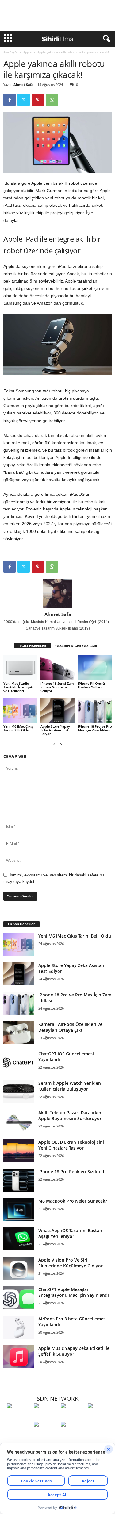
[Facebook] (9, 100)
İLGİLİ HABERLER (32, 645)
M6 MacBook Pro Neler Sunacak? (72, 1201)
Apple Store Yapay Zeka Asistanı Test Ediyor (55, 730)
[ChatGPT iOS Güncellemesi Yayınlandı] (18, 1062)
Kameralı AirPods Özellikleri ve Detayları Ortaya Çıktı (70, 1027)
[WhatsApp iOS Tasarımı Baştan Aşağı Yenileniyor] (18, 1238)
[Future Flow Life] (73, 1435)
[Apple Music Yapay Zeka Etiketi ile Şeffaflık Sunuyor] (18, 1356)
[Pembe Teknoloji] (46, 1435)
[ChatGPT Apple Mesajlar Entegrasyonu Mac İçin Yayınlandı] (18, 1297)
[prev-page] (54, 744)
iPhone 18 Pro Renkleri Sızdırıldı (71, 1171)
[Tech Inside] (100, 1417)
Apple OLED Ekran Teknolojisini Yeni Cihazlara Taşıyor (71, 1145)
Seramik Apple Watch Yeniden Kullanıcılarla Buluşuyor (69, 1086)
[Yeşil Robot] (73, 1417)
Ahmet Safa (23, 84)
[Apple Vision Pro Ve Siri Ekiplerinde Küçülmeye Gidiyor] (18, 1268)
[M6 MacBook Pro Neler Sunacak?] (18, 1209)
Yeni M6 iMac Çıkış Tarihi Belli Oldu (18, 728)
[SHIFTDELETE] (19, 1417)
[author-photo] (57, 593)
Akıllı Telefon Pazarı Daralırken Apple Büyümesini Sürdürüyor (70, 1115)
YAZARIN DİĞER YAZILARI (76, 645)
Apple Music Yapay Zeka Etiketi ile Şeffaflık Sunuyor (73, 1351)
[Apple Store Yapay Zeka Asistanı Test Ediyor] (57, 710)
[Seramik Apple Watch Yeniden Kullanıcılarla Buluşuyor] (18, 1091)
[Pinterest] (38, 100)
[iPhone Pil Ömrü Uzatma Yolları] (95, 667)
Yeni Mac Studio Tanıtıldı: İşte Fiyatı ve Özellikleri (18, 687)
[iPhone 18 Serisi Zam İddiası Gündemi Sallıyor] (57, 667)
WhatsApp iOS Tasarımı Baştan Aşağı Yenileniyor (70, 1233)
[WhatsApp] (52, 100)
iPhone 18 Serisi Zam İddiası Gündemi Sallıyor (57, 687)
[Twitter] (23, 100)
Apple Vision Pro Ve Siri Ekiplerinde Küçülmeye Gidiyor (70, 1263)
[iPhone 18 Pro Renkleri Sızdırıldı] (18, 1180)
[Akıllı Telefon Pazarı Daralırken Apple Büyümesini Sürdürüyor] (18, 1121)
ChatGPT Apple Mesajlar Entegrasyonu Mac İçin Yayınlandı (73, 1292)
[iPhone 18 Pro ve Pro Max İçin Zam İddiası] (95, 710)
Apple (27, 52)
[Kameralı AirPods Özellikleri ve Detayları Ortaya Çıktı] (18, 1032)
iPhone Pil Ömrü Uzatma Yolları (91, 685)
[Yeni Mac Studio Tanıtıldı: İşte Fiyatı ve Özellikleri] (20, 667)
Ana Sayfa (10, 52)
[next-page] (61, 744)
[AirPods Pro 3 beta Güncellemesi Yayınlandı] (18, 1327)
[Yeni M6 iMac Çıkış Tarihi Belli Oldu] (20, 710)
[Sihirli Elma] (46, 1417)
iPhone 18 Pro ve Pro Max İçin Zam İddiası (95, 728)
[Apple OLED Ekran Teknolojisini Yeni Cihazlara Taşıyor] (18, 1150)
